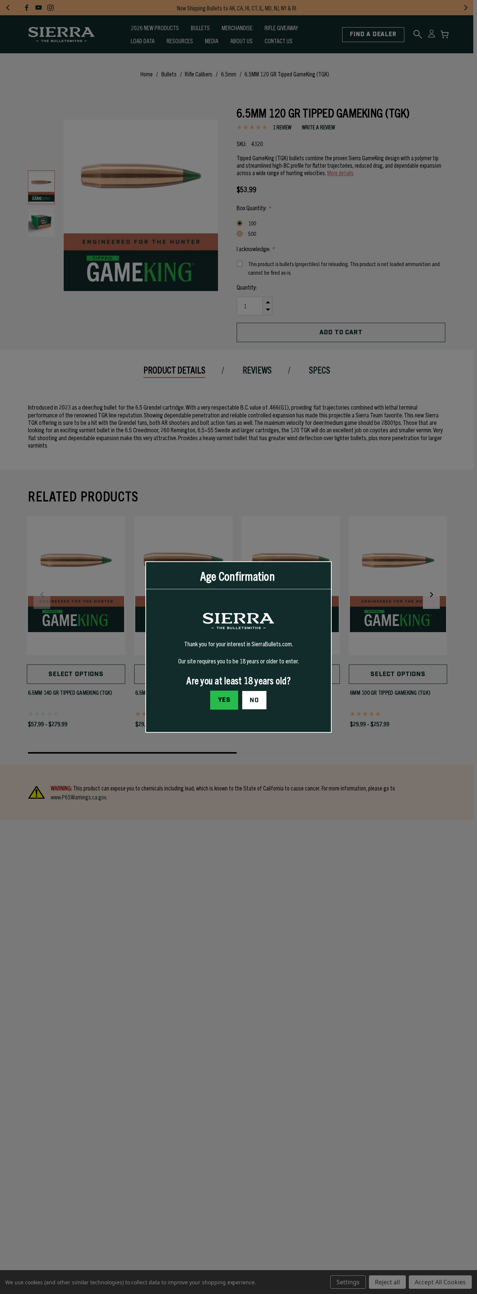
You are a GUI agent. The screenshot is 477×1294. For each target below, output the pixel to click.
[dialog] (238, 647)
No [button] (254, 700)
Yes (224, 700)
